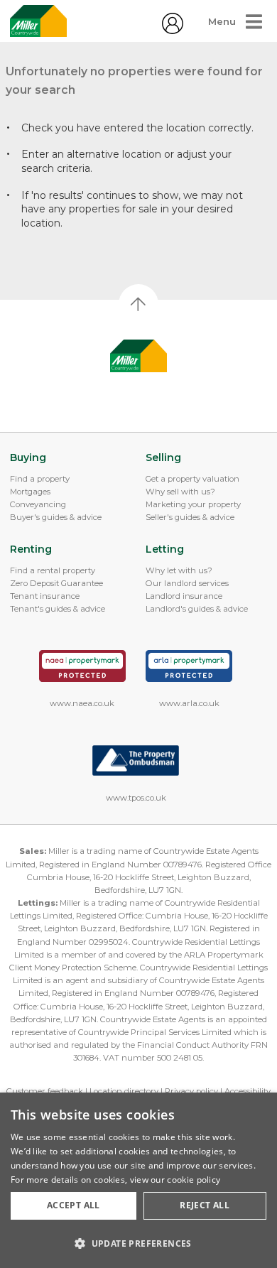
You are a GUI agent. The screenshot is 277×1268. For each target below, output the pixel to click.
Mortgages (30, 492)
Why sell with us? (180, 492)
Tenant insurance (45, 596)
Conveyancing (38, 504)
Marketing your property (193, 504)
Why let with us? (179, 570)
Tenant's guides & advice (57, 609)
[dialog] (138, 1180)
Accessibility (247, 1091)
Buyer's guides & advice (56, 517)
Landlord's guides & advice (197, 609)
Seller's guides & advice (190, 517)
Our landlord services (187, 583)
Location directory (123, 1091)
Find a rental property (52, 570)
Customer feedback (44, 1091)
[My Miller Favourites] (172, 30)
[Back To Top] (138, 304)
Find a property (40, 479)
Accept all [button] (73, 1205)
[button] (138, 1243)
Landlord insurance (184, 596)
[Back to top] (139, 356)
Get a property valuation (192, 479)
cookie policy (193, 1180)
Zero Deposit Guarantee (56, 583)
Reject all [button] (204, 1205)
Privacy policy (191, 1091)
